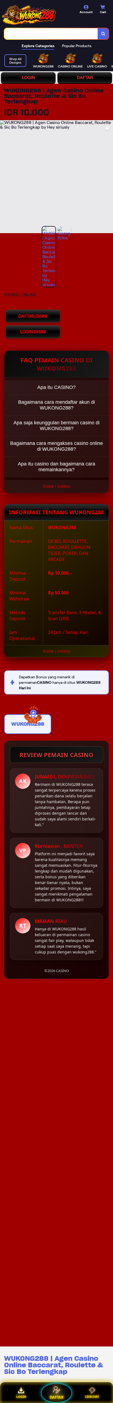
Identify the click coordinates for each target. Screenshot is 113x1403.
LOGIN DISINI (33, 331)
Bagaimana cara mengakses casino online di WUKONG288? (56, 446)
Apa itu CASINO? (56, 387)
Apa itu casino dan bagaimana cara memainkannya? (56, 466)
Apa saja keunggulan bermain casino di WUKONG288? (56, 425)
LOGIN (28, 77)
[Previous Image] (4, 177)
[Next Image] (108, 177)
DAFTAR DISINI (32, 316)
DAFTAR (85, 77)
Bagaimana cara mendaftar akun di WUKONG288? (56, 405)
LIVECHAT (92, 1396)
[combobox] (51, 33)
